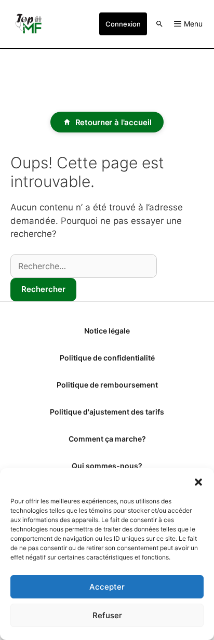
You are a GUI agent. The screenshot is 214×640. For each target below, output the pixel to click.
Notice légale (107, 330)
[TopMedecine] (31, 24)
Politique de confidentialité (107, 357)
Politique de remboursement (107, 384)
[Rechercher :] (83, 266)
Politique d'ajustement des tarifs (107, 411)
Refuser (107, 615)
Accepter (107, 587)
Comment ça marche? (107, 438)
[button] (198, 481)
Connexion (123, 24)
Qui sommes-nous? (107, 465)
